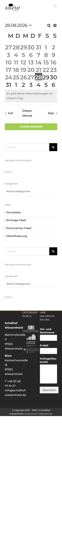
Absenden (49, 390)
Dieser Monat (27, 113)
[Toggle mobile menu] (55, 6)
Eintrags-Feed (16, 220)
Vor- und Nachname (48, 331)
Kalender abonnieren (31, 126)
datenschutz (45, 413)
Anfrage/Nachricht (48, 360)
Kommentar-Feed (19, 228)
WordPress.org (17, 236)
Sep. (51, 113)
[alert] (31, 95)
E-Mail (45, 345)
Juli (10, 113)
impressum (31, 413)
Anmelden (14, 212)
